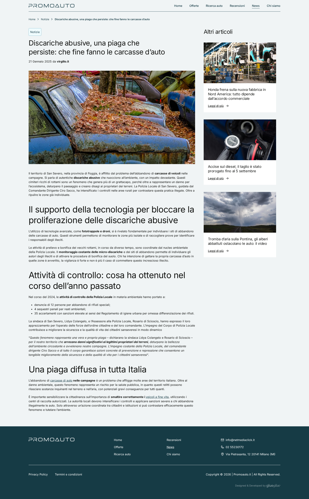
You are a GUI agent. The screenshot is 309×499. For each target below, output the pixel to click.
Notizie (45, 19)
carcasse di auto (61, 380)
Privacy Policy (38, 474)
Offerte (194, 5)
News (256, 5)
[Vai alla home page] (52, 5)
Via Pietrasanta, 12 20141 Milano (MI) (250, 454)
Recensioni (237, 5)
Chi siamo (273, 5)
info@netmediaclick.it (240, 440)
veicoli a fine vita (157, 397)
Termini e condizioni (68, 474)
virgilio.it (63, 61)
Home (178, 5)
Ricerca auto (214, 5)
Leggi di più (216, 106)
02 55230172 (235, 447)
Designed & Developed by (250, 485)
